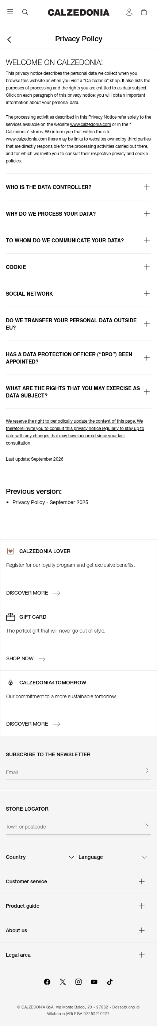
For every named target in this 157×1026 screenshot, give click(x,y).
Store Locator (27, 809)
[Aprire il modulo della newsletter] (146, 771)
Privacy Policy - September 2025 (50, 502)
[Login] (129, 12)
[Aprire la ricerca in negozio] (146, 825)
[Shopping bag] (143, 11)
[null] (78, 593)
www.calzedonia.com (90, 124)
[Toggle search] (25, 12)
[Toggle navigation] (10, 13)
